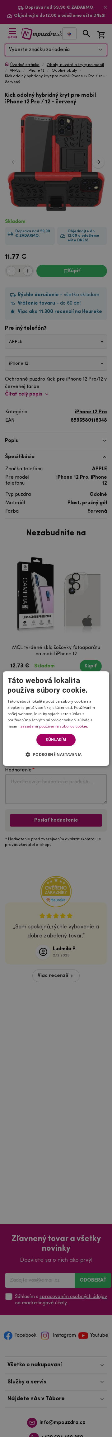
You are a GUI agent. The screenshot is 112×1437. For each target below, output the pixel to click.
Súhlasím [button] (56, 739)
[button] (56, 754)
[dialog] (56, 718)
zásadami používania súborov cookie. (54, 726)
